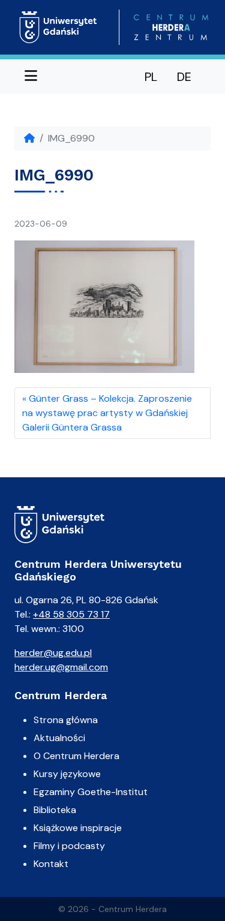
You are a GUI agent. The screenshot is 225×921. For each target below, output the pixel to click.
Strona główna (66, 720)
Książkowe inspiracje (78, 827)
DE (184, 77)
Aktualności (59, 738)
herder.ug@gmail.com (61, 667)
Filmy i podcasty (69, 845)
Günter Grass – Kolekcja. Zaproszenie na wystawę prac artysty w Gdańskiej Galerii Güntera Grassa (107, 413)
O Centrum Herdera (76, 756)
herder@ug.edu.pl (53, 652)
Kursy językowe (67, 774)
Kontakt (51, 863)
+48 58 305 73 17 (71, 614)
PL (151, 77)
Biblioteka (55, 809)
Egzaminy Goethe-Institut (91, 791)
